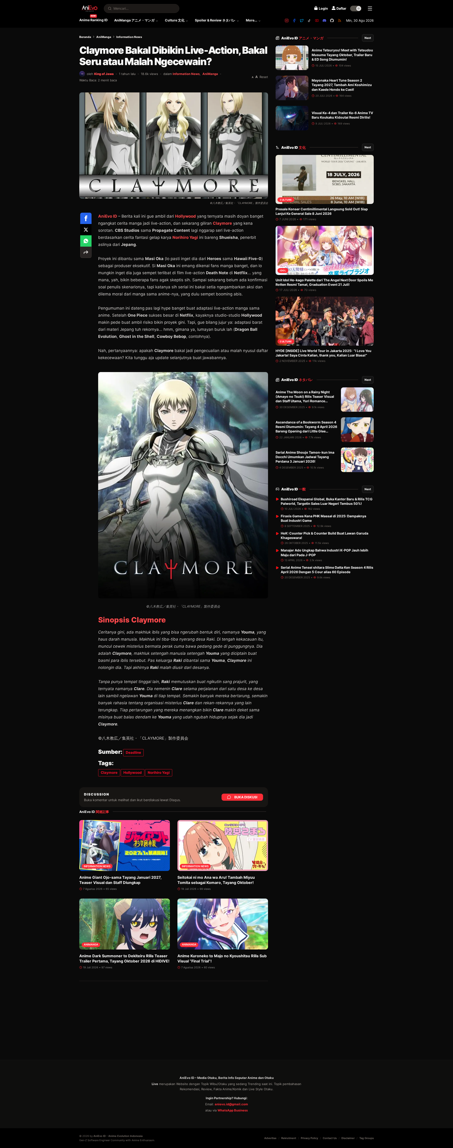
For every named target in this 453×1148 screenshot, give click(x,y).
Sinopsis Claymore (132, 619)
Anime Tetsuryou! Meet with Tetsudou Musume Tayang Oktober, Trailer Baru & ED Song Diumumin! (342, 54)
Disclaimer (348, 1138)
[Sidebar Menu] (370, 8)
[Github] (332, 20)
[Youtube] (317, 20)
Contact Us (330, 1138)
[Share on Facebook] (86, 218)
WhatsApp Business (233, 1110)
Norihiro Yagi (185, 237)
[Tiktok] (309, 20)
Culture (286, 199)
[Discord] (324, 20)
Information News (129, 37)
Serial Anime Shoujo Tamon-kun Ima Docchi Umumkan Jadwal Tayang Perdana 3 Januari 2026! (305, 457)
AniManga (103, 37)
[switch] (355, 8)
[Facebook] (294, 20)
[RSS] (339, 20)
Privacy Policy (309, 1138)
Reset (264, 77)
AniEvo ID (302, 38)
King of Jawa (104, 74)
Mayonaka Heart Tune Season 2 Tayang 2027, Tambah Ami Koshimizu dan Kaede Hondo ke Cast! (342, 84)
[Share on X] (86, 229)
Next (368, 38)
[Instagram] (287, 20)
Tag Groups (366, 1138)
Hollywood (185, 216)
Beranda (85, 37)
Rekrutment (288, 1138)
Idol (283, 270)
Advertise (270, 1138)
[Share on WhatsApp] (86, 241)
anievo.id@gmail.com (231, 1104)
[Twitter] (302, 20)
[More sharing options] (86, 252)
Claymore (222, 223)
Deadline (133, 752)
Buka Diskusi (245, 797)
